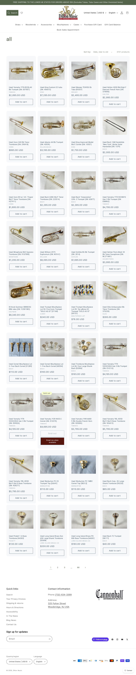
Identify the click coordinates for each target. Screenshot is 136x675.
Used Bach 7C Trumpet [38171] (112, 537)
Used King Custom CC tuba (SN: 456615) (51, 88)
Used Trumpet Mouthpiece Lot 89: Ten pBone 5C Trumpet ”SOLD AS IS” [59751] (82, 310)
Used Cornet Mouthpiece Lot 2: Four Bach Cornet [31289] (20, 365)
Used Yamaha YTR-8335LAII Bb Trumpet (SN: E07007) (20, 88)
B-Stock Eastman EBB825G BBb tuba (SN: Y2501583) (20, 308)
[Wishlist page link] (22, 13)
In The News (12, 616)
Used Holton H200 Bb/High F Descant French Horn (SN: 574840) (114, 89)
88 (78, 567)
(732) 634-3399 (63, 594)
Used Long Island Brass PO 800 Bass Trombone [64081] (82, 537)
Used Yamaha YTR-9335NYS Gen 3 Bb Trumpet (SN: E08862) (114, 199)
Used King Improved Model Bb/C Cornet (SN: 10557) (82, 143)
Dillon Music (17, 670)
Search (9, 595)
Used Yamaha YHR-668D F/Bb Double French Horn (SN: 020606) (81, 421)
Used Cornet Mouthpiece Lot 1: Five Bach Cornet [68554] (51, 365)
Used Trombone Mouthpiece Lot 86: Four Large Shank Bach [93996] (82, 366)
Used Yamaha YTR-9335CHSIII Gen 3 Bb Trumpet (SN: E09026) (21, 421)
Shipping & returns (14, 603)
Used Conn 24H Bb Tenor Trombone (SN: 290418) (19, 143)
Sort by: (87, 52)
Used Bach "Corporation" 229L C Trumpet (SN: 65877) (83, 198)
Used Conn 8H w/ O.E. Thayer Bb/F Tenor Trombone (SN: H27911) (21, 199)
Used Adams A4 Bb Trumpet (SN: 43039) (51, 143)
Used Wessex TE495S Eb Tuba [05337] (81, 88)
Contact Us (11, 624)
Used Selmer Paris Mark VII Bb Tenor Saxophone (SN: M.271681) (114, 254)
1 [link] (50, 567)
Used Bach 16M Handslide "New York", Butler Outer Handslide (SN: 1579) (113, 144)
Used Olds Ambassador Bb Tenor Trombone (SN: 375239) (113, 309)
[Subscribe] (49, 639)
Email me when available (52, 441)
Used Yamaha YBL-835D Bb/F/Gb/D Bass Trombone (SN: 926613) (114, 421)
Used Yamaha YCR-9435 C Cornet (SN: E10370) (51, 420)
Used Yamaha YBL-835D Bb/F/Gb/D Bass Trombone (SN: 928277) (20, 483)
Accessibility (12, 612)
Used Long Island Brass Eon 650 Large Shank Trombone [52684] (51, 538)
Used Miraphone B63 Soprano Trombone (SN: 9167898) (21, 253)
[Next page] (85, 567)
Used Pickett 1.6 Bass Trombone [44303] (18, 537)
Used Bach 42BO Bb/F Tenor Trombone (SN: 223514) (51, 198)
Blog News (11, 620)
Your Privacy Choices (16, 599)
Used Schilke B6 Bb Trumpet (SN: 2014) (83, 253)
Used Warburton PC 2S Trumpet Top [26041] (49, 482)
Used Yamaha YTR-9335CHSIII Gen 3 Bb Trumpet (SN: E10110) (115, 366)
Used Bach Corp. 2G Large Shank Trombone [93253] (113, 482)
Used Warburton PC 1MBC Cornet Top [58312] (82, 482)
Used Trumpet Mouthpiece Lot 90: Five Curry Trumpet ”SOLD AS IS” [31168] (51, 309)
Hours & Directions (14, 607)
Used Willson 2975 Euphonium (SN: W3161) (50, 253)
